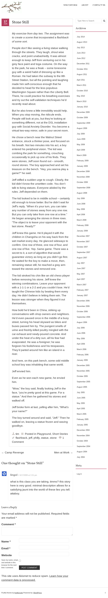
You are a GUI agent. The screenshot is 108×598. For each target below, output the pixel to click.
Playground (44, 433)
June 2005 (81, 398)
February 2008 (82, 225)
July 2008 (81, 198)
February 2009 (82, 161)
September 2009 (83, 123)
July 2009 (81, 134)
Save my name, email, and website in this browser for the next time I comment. (9, 564)
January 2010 (82, 107)
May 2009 (81, 144)
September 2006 (83, 317)
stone (53, 437)
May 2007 (81, 274)
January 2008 (82, 231)
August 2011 (82, 74)
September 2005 (83, 382)
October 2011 (82, 69)
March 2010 (81, 101)
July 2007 (81, 263)
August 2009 (82, 128)
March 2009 (81, 155)
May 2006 (81, 338)
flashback (21, 437)
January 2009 (82, 166)
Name (6, 541)
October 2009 (82, 117)
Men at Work (63, 452)
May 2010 (81, 96)
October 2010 (82, 91)
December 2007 (83, 236)
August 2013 (82, 42)
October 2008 (82, 182)
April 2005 (81, 408)
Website (6, 555)
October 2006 (82, 311)
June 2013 (81, 53)
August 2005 (82, 387)
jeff (30, 437)
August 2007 (82, 258)
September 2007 (83, 252)
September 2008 (83, 188)
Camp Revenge (12, 452)
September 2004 (83, 446)
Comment (8, 524)
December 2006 (83, 301)
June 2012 (81, 58)
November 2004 (83, 436)
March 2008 (81, 220)
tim (17, 433)
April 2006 (81, 344)
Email (5, 548)
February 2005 (82, 419)
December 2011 (83, 64)
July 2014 (81, 37)
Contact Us (99, 5)
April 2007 (81, 279)
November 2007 (83, 241)
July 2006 (81, 328)
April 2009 (81, 150)
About (84, 5)
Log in (79, 474)
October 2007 (82, 247)
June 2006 (81, 333)
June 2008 (81, 204)
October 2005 (82, 376)
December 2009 (83, 112)
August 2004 (82, 452)
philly (37, 437)
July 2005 (81, 392)
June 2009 (81, 139)
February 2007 (82, 290)
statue (45, 437)
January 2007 (82, 295)
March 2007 (81, 285)
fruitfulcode (18, 593)
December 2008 (83, 171)
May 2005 (81, 403)
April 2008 (81, 214)
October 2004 (82, 441)
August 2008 (82, 193)
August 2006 (82, 322)
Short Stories (60, 433)
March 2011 (81, 85)
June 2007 (81, 268)
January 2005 (82, 425)
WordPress (37, 593)
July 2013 (81, 47)
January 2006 (82, 360)
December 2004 (83, 430)
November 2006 (83, 306)
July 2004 (81, 457)
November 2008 (83, 177)
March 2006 (81, 349)
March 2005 (81, 414)
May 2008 (81, 209)
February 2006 (82, 355)
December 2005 (83, 365)
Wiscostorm (70, 5)
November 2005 (83, 371)
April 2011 (81, 80)
